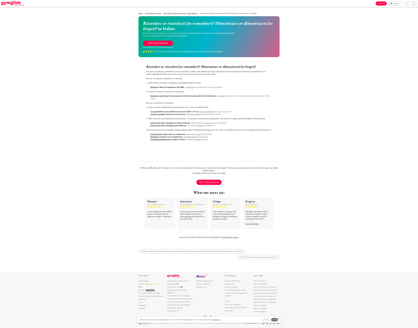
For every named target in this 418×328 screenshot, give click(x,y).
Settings (266, 320)
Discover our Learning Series (177, 281)
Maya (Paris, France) (251, 204)
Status (140, 308)
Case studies (229, 290)
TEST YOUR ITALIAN (158, 43)
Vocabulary (271, 296)
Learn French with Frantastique (178, 296)
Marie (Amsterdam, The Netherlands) (192, 204)
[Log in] (414, 3)
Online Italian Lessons (153, 13)
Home (140, 13)
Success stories (144, 284)
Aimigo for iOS (201, 287)
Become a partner (231, 287)
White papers (241, 290)
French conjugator (260, 305)
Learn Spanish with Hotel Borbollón (180, 299)
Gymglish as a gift (173, 287)
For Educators (230, 284)
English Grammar (259, 299)
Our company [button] (143, 275)
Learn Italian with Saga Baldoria (178, 305)
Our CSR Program (144, 296)
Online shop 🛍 (172, 284)
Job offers (146, 290)
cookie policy (216, 320)
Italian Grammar (259, 296)
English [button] (395, 3)
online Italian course (230, 237)
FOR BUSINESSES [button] (230, 275)
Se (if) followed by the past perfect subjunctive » (258, 257)
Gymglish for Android (175, 308)
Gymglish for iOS (173, 311)
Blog (140, 287)
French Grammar (259, 281)
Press (140, 302)
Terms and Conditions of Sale (235, 308)
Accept (274, 320)
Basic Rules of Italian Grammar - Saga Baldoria (180, 13)
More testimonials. (252, 224)
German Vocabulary (260, 293)
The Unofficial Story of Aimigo (149, 293)
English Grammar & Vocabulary (264, 302)
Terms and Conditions (233, 304)
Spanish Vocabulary (260, 290)
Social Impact (158, 296)
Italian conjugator (259, 311)
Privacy (227, 301)
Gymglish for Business (233, 281)
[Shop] (407, 3)
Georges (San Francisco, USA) (222, 204)
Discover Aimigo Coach (204, 281)
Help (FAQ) (142, 305)
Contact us (142, 299)
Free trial (381, 3)
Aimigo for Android (203, 284)
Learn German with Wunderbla (178, 302)
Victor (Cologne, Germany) (155, 204)
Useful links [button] (258, 275)
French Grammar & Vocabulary (264, 287)
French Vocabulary (260, 284)
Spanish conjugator (260, 308)
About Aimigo (143, 281)
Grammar (273, 290)
